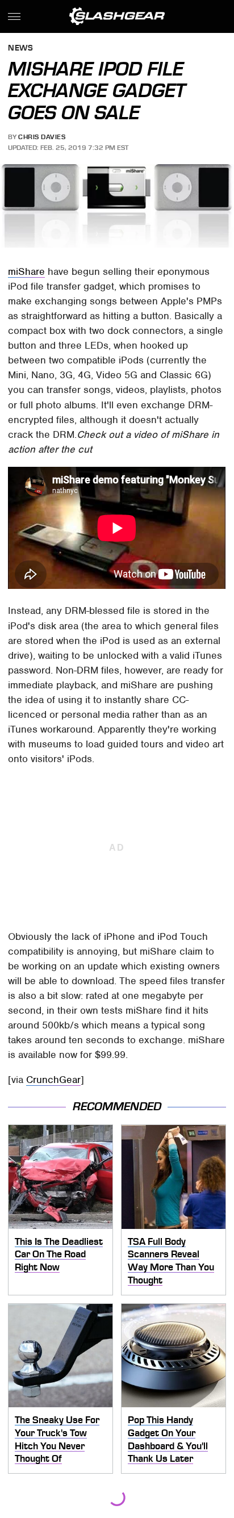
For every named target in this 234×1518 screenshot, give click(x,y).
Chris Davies (41, 137)
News (20, 48)
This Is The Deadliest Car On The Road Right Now (59, 1254)
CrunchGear (53, 1079)
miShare (26, 271)
